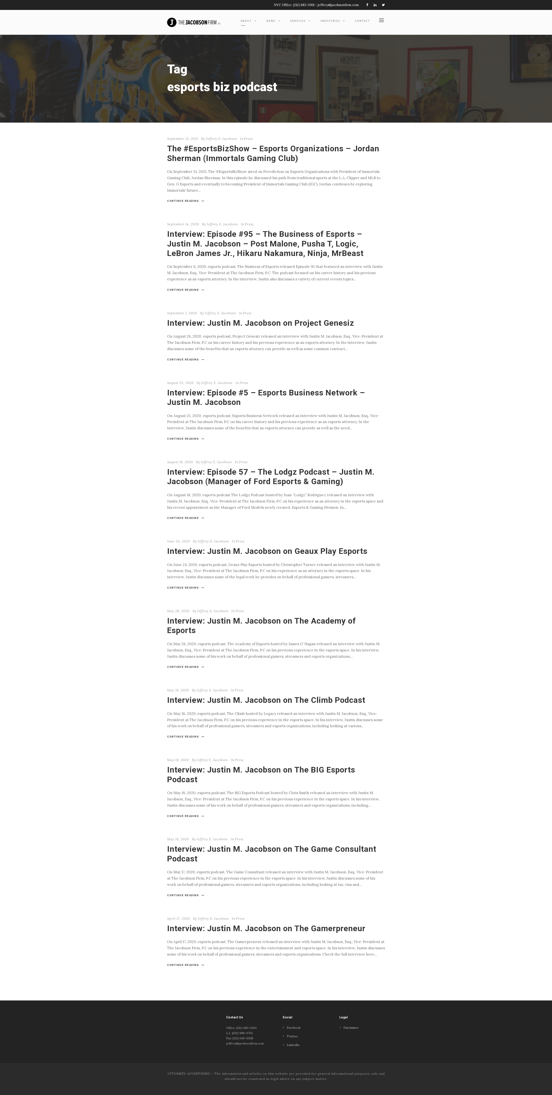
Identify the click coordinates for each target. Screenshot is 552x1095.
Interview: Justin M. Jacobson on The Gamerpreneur (266, 928)
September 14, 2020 (183, 224)
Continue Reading (183, 200)
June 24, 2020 (178, 541)
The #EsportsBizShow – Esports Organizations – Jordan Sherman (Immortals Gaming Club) (273, 153)
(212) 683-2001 (303, 5)
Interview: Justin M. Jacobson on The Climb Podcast (266, 700)
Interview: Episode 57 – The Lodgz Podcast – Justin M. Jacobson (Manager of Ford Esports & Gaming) (271, 476)
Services (298, 21)
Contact (362, 21)
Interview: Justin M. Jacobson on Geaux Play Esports (267, 551)
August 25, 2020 (180, 383)
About (246, 21)
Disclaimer (351, 1028)
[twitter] (383, 5)
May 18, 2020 (178, 690)
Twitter (292, 1036)
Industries (330, 21)
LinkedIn (293, 1045)
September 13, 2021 (182, 139)
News (271, 21)
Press (248, 139)
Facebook (294, 1028)
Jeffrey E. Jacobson (221, 139)
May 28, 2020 (178, 611)
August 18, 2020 (180, 462)
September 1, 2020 (182, 313)
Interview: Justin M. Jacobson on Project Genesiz (260, 323)
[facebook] (367, 5)
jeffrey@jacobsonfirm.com (338, 5)
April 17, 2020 (178, 918)
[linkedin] (375, 5)
